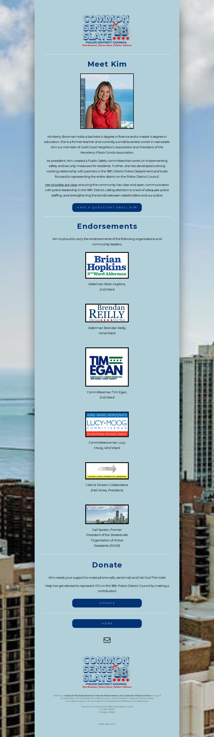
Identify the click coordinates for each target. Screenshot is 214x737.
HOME (107, 623)
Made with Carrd (107, 724)
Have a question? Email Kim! (107, 207)
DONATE (107, 603)
